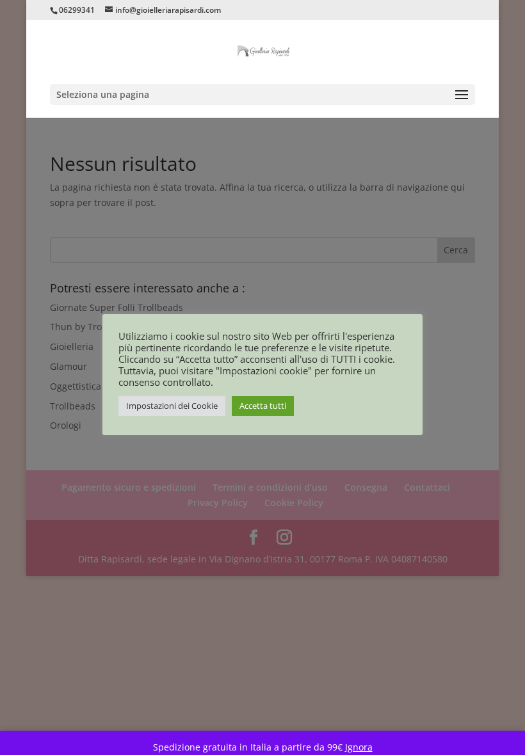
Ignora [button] (359, 747)
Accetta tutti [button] (262, 405)
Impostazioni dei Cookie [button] (172, 405)
